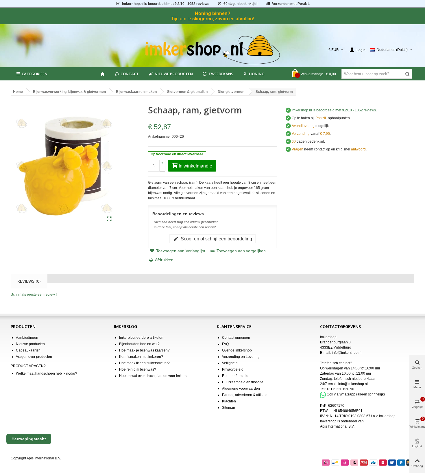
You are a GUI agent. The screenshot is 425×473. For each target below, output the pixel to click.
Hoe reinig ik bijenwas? (137, 369)
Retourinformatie (235, 376)
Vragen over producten (34, 357)
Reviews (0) (28, 281)
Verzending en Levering (241, 357)
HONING (257, 73)
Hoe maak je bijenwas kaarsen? (144, 350)
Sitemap (228, 408)
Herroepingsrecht (29, 439)
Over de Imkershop (237, 350)
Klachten (229, 401)
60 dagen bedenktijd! (240, 4)
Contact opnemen (236, 338)
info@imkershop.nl (346, 353)
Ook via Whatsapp (341, 395)
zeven (221, 18)
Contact (130, 73)
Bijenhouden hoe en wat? (139, 344)
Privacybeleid (232, 369)
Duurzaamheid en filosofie (242, 382)
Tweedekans (220, 73)
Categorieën (34, 73)
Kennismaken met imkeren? (141, 357)
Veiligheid (230, 363)
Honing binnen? (212, 13)
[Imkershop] (212, 49)
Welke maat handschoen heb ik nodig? (46, 373)
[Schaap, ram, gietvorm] (109, 219)
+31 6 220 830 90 (340, 389)
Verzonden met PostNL (291, 4)
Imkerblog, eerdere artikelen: (141, 338)
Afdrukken (164, 259)
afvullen (244, 18)
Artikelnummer (159, 137)
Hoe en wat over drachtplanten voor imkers (152, 376)
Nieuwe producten (174, 73)
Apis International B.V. (337, 426)
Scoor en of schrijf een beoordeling (216, 238)
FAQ (225, 344)
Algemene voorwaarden (241, 389)
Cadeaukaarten (28, 350)
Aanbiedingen (27, 338)
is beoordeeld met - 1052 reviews (165, 4)
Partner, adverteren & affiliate (244, 395)
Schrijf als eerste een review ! (34, 294)
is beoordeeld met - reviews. (334, 110)
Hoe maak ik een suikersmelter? (144, 363)
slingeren (202, 18)
